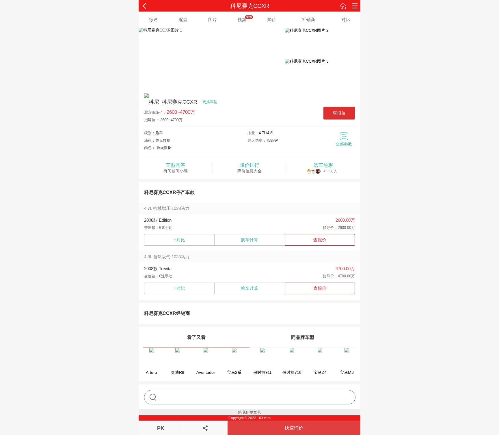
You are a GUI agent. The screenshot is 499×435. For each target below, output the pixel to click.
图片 (212, 19)
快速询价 (294, 427)
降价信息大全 (249, 168)
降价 (271, 19)
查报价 (339, 113)
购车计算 (249, 239)
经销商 (308, 19)
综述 (153, 19)
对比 (345, 19)
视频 (242, 19)
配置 (183, 19)
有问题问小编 (175, 168)
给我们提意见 (249, 412)
